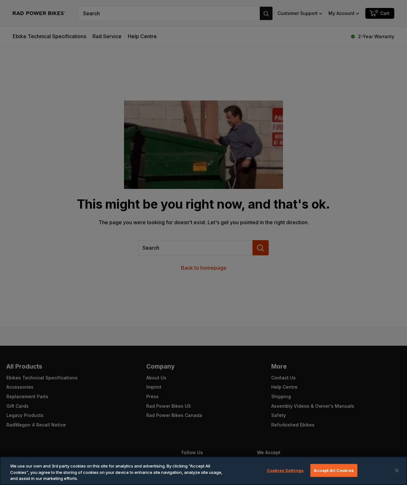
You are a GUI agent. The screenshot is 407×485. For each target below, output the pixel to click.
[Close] (397, 470)
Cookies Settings (285, 470)
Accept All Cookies (334, 470)
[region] (203, 471)
